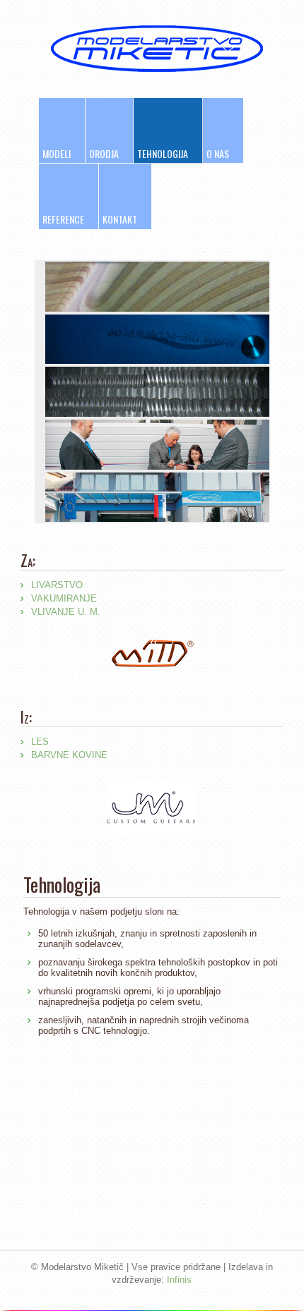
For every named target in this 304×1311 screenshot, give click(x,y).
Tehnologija (162, 153)
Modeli (56, 153)
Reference (63, 219)
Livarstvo (57, 585)
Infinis (179, 1279)
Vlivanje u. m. (65, 611)
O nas (217, 153)
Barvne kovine (69, 755)
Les (40, 741)
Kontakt (120, 219)
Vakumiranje (64, 598)
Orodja (104, 153)
